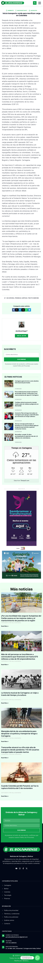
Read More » (5, 626)
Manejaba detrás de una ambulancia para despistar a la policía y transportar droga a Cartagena (19, 733)
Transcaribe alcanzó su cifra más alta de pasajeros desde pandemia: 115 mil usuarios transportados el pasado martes (20, 749)
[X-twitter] (27, 868)
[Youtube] (16, 868)
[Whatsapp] (37, 958)
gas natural (10, 298)
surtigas (24, 298)
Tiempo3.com (25, 480)
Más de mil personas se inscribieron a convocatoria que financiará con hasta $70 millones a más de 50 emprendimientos (19, 656)
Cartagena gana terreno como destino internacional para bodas (27, 381)
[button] (34, 3)
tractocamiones (33, 298)
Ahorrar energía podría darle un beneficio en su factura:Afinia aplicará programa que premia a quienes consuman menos (26, 426)
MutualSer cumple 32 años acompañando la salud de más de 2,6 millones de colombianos (26, 436)
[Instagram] (20, 868)
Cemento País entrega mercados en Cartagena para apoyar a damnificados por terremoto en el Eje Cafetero (27, 414)
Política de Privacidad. (24, 366)
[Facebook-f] (23, 868)
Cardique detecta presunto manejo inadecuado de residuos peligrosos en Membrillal (26, 404)
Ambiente (11, 10)
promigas (18, 298)
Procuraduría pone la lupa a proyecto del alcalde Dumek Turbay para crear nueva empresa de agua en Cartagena (26, 393)
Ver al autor (21, 335)
